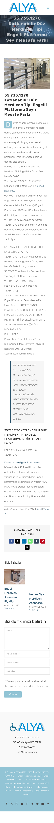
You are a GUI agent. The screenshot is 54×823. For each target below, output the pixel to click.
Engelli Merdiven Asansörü (29, 776)
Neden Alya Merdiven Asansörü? (36, 599)
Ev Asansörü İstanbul (35, 780)
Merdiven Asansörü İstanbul (17, 783)
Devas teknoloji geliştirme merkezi (22, 462)
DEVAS (19, 772)
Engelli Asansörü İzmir (23, 787)
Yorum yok (9, 608)
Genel (39, 509)
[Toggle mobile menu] (48, 7)
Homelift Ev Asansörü (23, 791)
